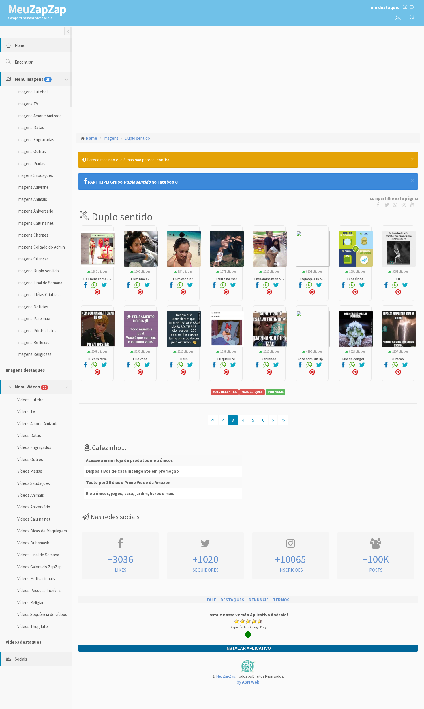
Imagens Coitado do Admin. (41, 247)
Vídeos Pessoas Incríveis (39, 590)
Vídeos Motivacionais (36, 578)
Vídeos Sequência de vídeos (42, 614)
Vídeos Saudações (33, 483)
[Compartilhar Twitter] (388, 204)
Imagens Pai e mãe (33, 318)
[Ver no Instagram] (405, 204)
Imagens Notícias (32, 306)
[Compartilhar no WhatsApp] (396, 204)
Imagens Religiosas (34, 354)
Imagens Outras (31, 151)
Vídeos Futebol (30, 399)
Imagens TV (27, 104)
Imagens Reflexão (33, 342)
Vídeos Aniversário (33, 507)
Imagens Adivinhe (33, 187)
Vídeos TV (26, 411)
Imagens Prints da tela (37, 330)
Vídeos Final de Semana (38, 554)
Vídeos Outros (30, 459)
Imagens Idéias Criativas (39, 294)
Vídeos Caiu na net (33, 519)
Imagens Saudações (35, 175)
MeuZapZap (225, 676)
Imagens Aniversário (35, 211)
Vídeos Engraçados (34, 447)
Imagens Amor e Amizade (39, 115)
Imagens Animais (32, 199)
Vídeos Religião (30, 602)
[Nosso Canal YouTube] (412, 204)
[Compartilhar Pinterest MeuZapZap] (97, 292)
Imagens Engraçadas (35, 139)
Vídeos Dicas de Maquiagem (42, 531)
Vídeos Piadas (29, 471)
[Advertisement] (248, 72)
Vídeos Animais (30, 495)
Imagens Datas (30, 127)
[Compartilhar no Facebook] (379, 204)
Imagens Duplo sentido (38, 270)
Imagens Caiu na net (35, 223)
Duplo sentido (137, 138)
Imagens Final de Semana (39, 283)
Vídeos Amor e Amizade (38, 423)
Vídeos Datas (29, 435)
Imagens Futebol (32, 91)
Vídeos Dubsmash (33, 543)
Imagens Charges (32, 235)
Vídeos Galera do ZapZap (39, 567)
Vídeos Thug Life (32, 626)
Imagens (111, 138)
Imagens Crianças (33, 259)
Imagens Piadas (31, 163)
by (248, 682)
